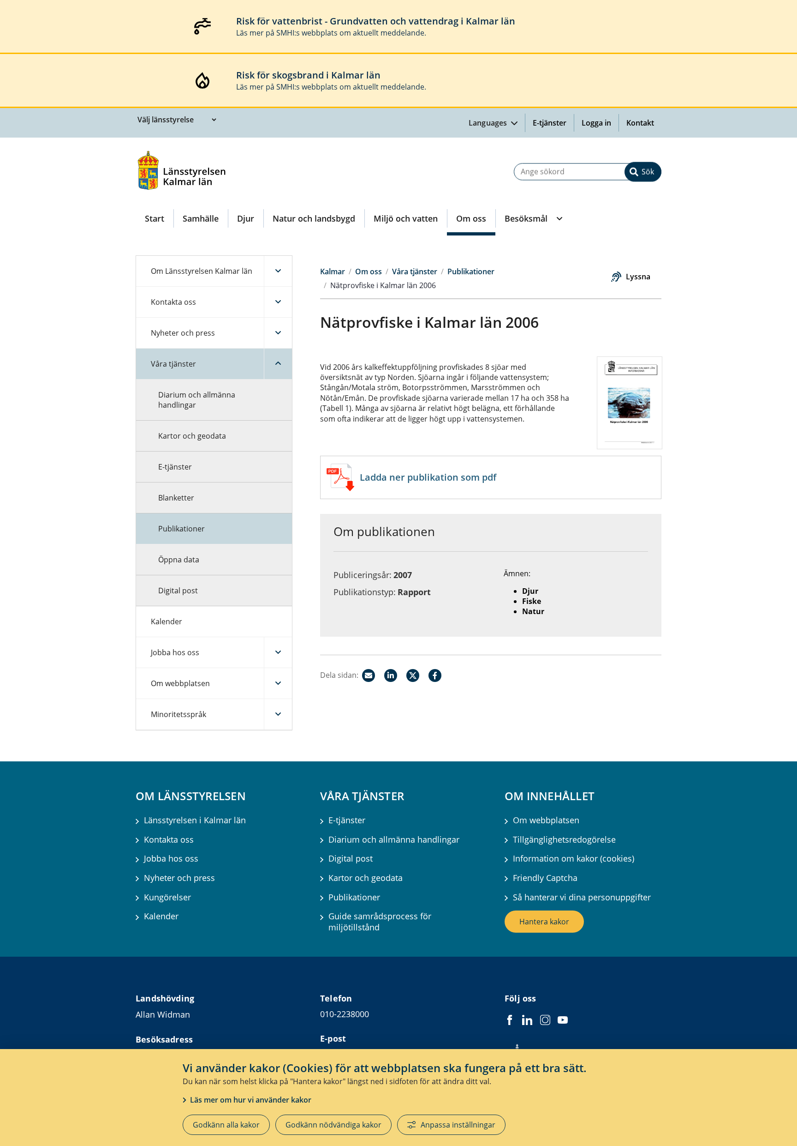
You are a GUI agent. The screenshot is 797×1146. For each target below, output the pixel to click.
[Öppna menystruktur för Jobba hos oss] (278, 652)
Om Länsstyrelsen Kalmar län (201, 271)
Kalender (166, 621)
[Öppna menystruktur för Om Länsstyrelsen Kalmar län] (278, 271)
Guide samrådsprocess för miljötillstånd (379, 921)
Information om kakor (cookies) (573, 858)
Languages (489, 123)
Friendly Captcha (545, 878)
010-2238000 (344, 1013)
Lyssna (638, 276)
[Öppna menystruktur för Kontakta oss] (278, 302)
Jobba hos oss (175, 652)
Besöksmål (526, 218)
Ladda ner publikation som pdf (428, 477)
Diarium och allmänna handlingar (196, 400)
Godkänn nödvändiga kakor (333, 1125)
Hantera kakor (544, 922)
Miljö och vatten (406, 218)
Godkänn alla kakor (226, 1125)
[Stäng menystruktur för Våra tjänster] (278, 364)
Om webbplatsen (180, 683)
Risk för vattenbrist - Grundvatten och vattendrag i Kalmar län (375, 21)
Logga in (600, 123)
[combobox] (587, 171)
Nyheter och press (183, 333)
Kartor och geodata (192, 436)
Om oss (471, 218)
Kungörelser (167, 897)
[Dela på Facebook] (434, 675)
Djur (245, 218)
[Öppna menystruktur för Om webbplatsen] (278, 683)
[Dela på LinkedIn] (390, 675)
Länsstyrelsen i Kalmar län (195, 820)
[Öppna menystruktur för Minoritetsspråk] (278, 714)
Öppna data (178, 560)
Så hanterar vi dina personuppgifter (582, 897)
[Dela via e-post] (368, 675)
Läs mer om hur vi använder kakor (250, 1100)
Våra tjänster (173, 364)
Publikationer (181, 529)
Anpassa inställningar (458, 1125)
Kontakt (640, 123)
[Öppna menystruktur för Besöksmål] (558, 218)
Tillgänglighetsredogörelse (564, 839)
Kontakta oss (173, 302)
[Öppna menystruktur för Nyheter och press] (278, 333)
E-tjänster (549, 123)
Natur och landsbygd (314, 218)
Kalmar (332, 271)
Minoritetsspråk (178, 714)
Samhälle (201, 218)
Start (154, 218)
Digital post (178, 590)
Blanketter (176, 498)
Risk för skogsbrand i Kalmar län (308, 75)
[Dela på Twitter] (412, 675)
